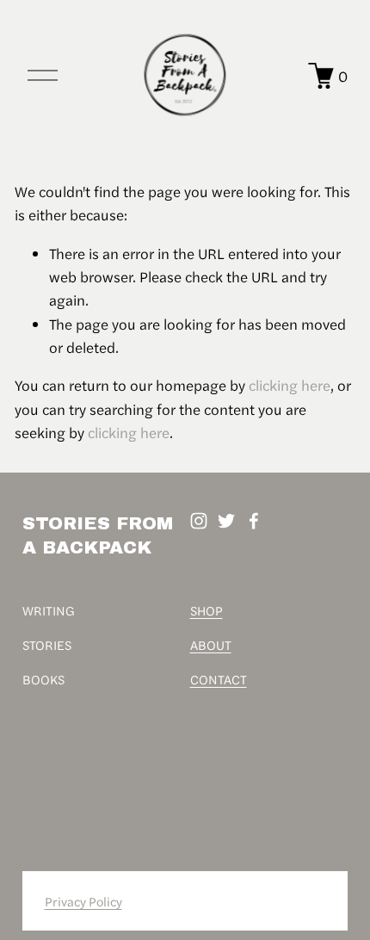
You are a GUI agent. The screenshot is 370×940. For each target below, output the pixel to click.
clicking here (289, 384)
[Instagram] (198, 520)
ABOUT (210, 644)
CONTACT (218, 679)
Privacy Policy (83, 901)
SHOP (206, 610)
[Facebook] (253, 520)
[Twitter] (226, 520)
